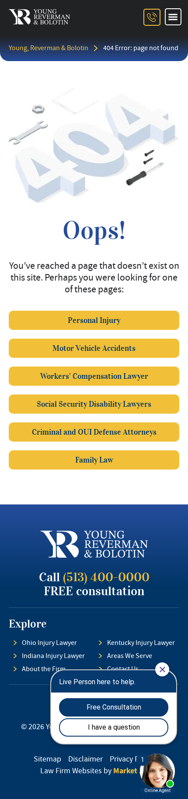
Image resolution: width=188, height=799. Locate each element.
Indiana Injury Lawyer (53, 656)
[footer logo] (94, 544)
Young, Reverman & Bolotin (48, 48)
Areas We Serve (129, 656)
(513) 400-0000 (106, 577)
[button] (173, 16)
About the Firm (44, 669)
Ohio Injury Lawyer (49, 642)
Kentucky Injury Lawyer (141, 642)
